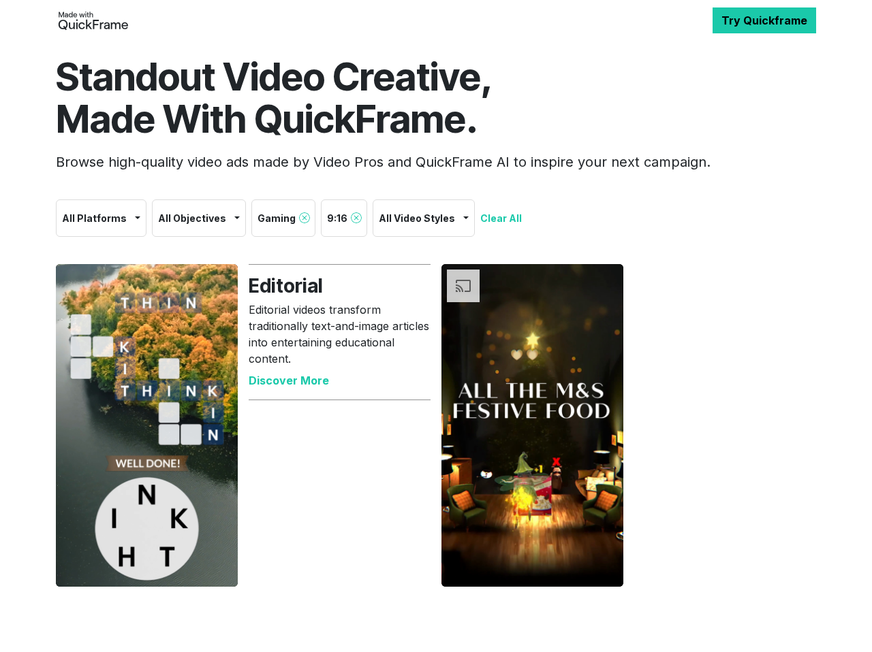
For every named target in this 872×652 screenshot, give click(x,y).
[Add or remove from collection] (220, 569)
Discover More (289, 380)
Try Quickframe (764, 20)
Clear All (501, 218)
